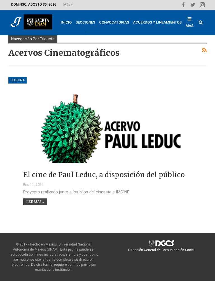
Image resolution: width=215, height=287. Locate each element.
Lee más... (35, 202)
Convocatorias (114, 22)
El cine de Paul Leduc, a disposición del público (104, 174)
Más (67, 5)
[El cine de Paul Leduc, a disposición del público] (107, 131)
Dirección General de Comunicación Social (161, 250)
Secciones (85, 22)
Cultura (17, 80)
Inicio (66, 22)
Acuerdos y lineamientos (157, 22)
